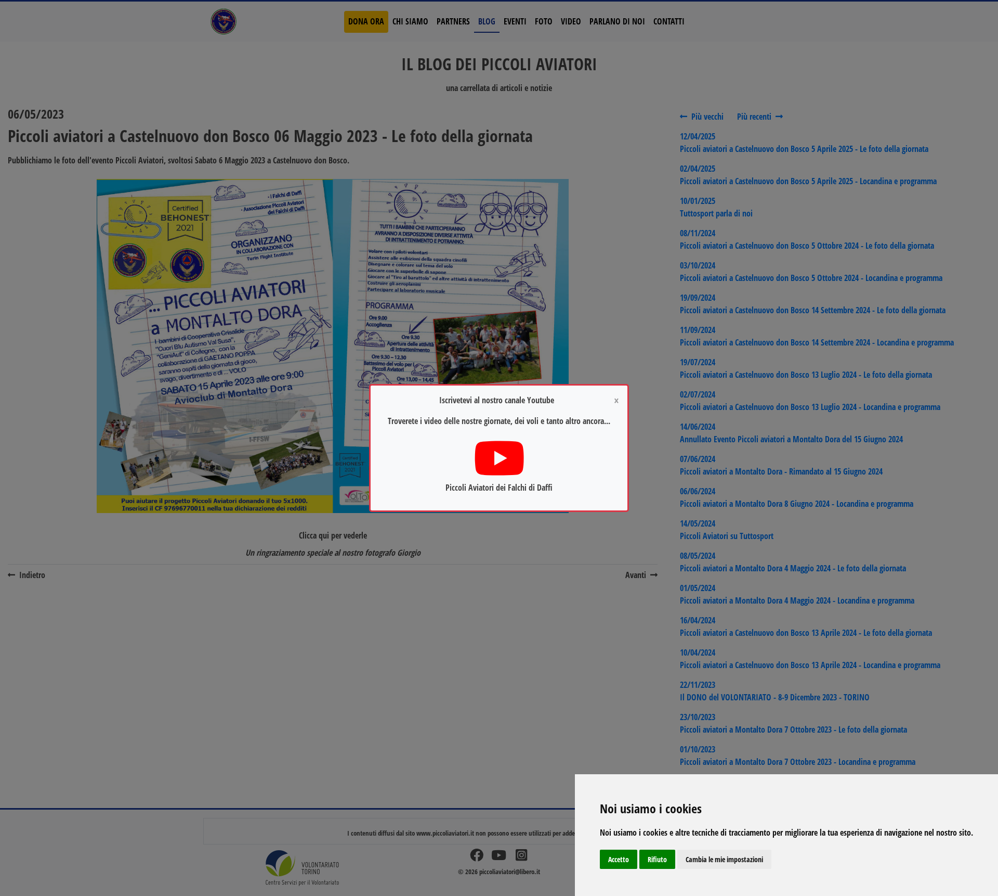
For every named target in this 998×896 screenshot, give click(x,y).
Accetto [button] (618, 859)
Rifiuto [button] (657, 859)
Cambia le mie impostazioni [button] (724, 859)
